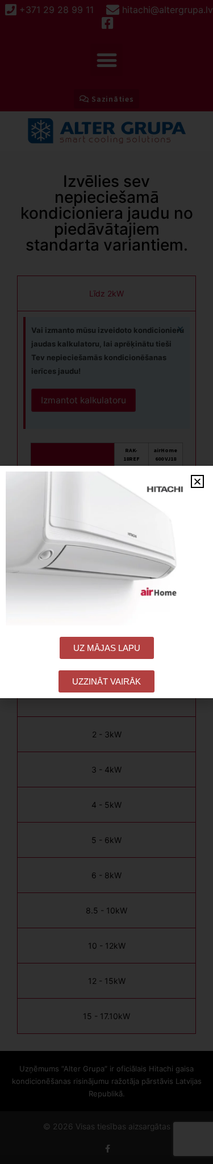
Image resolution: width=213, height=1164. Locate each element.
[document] (106, 582)
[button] (197, 481)
